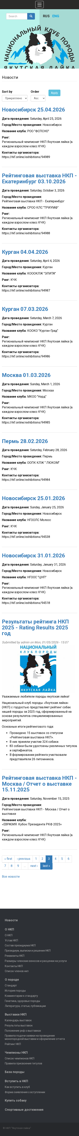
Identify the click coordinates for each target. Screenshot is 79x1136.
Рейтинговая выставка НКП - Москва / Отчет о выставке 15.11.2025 (39, 784)
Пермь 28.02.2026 (25, 441)
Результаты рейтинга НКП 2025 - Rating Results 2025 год (35, 627)
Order (35, 91)
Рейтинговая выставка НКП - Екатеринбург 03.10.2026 (39, 178)
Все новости (11, 876)
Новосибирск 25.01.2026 (33, 498)
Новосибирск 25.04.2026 (33, 109)
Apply (54, 92)
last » (46, 866)
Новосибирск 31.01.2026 (33, 555)
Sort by (7, 91)
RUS (46, 16)
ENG (55, 16)
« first (8, 859)
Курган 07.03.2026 (25, 309)
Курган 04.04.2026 (25, 252)
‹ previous (23, 859)
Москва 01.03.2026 (26, 375)
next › (34, 866)
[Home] (39, 47)
